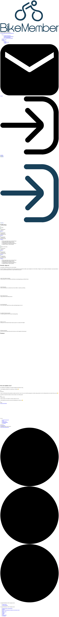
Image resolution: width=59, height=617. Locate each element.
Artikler (3, 613)
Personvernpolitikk (5, 422)
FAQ (3, 420)
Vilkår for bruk (4, 421)
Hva (2, 34)
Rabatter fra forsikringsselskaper (8, 36)
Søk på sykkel (4, 39)
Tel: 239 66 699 (2, 33)
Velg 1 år (1, 250)
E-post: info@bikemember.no (9, 33)
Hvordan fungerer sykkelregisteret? (7, 608)
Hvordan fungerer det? (7, 35)
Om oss (3, 40)
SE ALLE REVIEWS (3, 403)
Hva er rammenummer (7, 37)
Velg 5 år (1, 239)
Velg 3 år (1, 235)
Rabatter (3, 609)
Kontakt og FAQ (6, 42)
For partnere (4, 423)
